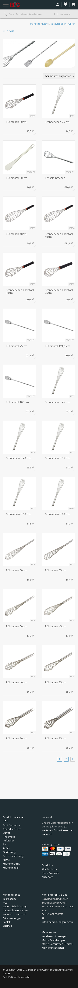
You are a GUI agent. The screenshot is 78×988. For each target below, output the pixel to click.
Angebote (47, 877)
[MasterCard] (52, 849)
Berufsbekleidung (13, 856)
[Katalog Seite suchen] (56, 14)
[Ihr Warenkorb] (72, 4)
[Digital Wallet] (55, 854)
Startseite (35, 23)
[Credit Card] (45, 849)
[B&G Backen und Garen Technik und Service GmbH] (19, 5)
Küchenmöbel (11, 867)
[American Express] (45, 854)
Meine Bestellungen (53, 940)
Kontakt (7, 922)
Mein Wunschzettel (53, 947)
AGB (5, 902)
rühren (71, 23)
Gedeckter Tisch (12, 829)
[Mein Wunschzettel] (65, 4)
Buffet (6, 832)
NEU (5, 821)
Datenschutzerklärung (15, 910)
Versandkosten (24, 977)
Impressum (9, 899)
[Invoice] (66, 854)
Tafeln (6, 848)
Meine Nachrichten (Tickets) (57, 944)
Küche (45, 23)
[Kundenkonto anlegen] (58, 4)
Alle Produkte (49, 869)
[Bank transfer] (68, 849)
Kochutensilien (58, 23)
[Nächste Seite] (72, 759)
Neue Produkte (50, 873)
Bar (5, 844)
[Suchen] (5, 14)
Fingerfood (9, 836)
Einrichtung (9, 852)
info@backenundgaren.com (57, 922)
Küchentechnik (11, 863)
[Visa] (60, 849)
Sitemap (7, 925)
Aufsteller (8, 840)
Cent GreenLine (12, 825)
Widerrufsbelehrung (14, 906)
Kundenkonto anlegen (54, 936)
